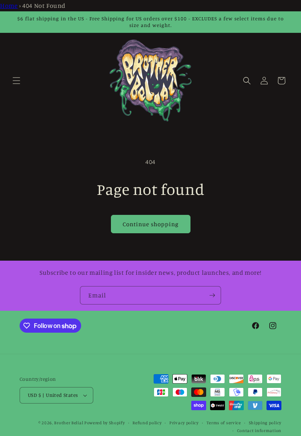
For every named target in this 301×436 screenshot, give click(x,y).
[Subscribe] (212, 295)
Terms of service (224, 422)
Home (9, 5)
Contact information (259, 430)
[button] (16, 80)
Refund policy (146, 422)
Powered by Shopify (104, 422)
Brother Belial (68, 422)
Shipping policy (265, 422)
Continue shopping (151, 224)
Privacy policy (184, 422)
